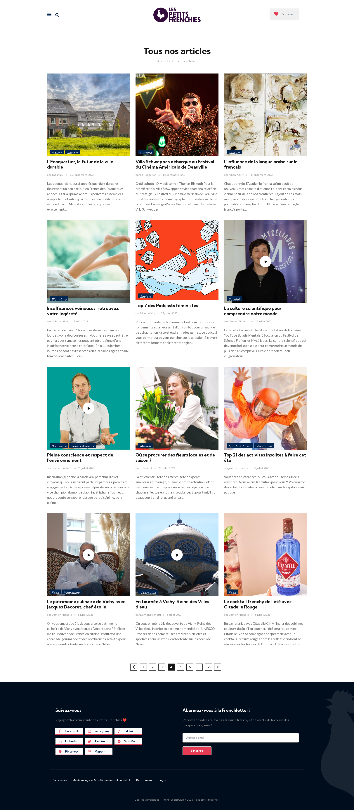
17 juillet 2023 (262, 468)
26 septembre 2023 (82, 174)
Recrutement (144, 780)
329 (209, 666)
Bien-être (59, 299)
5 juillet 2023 (85, 614)
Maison (57, 153)
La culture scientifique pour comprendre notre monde (253, 310)
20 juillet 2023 (166, 468)
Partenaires (60, 780)
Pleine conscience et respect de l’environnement (80, 457)
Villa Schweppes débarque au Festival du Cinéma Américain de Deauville (175, 164)
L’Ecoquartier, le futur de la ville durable (80, 164)
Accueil (162, 61)
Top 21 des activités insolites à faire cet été (265, 457)
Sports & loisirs (82, 446)
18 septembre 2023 (173, 174)
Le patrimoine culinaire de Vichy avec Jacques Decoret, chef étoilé (86, 604)
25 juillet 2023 (169, 313)
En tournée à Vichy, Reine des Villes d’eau (172, 604)
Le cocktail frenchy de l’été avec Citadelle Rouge (258, 604)
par (55, 174)
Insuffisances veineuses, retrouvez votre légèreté (83, 310)
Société (72, 153)
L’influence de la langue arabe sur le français (261, 164)
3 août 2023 (81, 321)
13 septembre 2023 (261, 174)
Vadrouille (264, 446)
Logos (162, 780)
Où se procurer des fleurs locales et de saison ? (175, 457)
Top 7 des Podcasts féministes (167, 305)
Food (55, 592)
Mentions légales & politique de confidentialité (101, 780)
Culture (146, 153)
